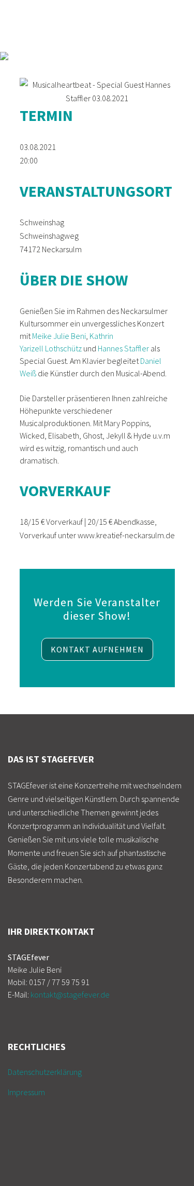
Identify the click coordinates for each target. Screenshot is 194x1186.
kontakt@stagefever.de (70, 994)
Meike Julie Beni (59, 336)
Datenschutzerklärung (45, 1072)
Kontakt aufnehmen (97, 649)
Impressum (26, 1092)
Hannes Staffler (123, 348)
